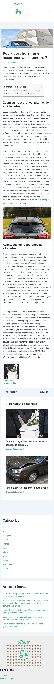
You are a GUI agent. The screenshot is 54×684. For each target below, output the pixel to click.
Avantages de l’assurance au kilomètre (21, 94)
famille (5, 540)
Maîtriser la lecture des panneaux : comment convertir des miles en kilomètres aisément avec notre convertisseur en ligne (25, 603)
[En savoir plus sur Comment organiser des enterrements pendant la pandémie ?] (27, 423)
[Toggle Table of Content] (38, 87)
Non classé (10, 449)
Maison (6, 556)
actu (4, 527)
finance (6, 544)
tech (5, 573)
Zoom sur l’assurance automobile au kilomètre (23, 91)
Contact (3, 676)
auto (5, 531)
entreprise (7, 535)
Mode (5, 560)
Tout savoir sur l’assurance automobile (27, 487)
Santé (5, 569)
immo (5, 548)
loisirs (5, 552)
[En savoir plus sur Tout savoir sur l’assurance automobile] (27, 470)
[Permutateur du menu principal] (48, 10)
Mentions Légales (7, 679)
